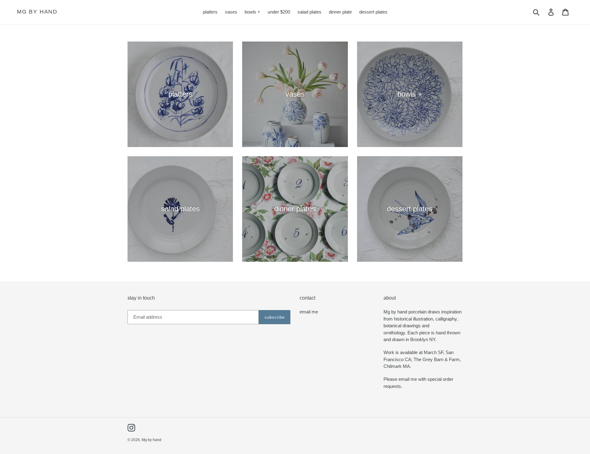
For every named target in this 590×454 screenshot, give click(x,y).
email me (309, 311)
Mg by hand (37, 12)
